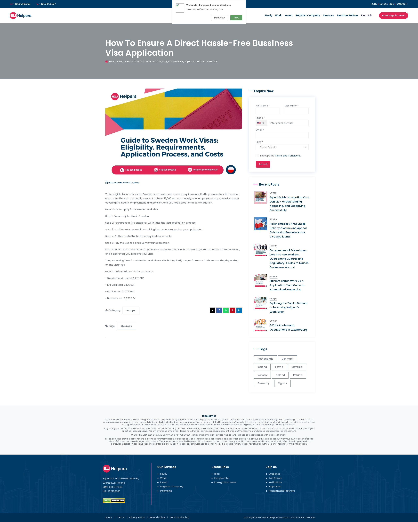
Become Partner (347, 15)
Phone (260, 117)
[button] (212, 310)
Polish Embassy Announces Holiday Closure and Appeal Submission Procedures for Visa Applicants (288, 230)
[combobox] (261, 123)
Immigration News (225, 482)
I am (259, 142)
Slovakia (297, 367)
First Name (263, 105)
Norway (262, 375)
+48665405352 (21, 4)
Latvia (279, 367)
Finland (280, 375)
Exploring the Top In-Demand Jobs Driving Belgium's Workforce (289, 307)
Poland (297, 375)
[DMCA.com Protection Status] (114, 500)
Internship (166, 490)
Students (274, 473)
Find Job (366, 15)
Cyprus (282, 383)
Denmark (287, 358)
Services (328, 15)
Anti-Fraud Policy (179, 517)
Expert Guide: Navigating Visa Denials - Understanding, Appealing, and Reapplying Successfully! (289, 204)
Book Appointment (393, 15)
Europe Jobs (387, 4)
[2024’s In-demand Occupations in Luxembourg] (262, 325)
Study (268, 15)
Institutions (275, 482)
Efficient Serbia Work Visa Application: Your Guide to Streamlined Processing (287, 285)
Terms (120, 517)
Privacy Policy (137, 517)
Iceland (262, 367)
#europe (126, 326)
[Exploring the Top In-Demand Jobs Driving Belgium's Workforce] (262, 303)
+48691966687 (47, 4)
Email (260, 129)
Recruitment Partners (282, 490)
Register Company (308, 15)
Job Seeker (275, 478)
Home (112, 61)
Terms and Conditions (287, 155)
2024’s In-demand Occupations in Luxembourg (288, 328)
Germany (263, 383)
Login (374, 4)
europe (131, 310)
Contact (402, 4)
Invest (289, 15)
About (108, 517)
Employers (275, 486)
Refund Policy (157, 517)
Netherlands (265, 358)
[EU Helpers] (21, 15)
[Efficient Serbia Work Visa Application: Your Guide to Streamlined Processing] (262, 280)
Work (278, 15)
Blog (121, 61)
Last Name (291, 105)
